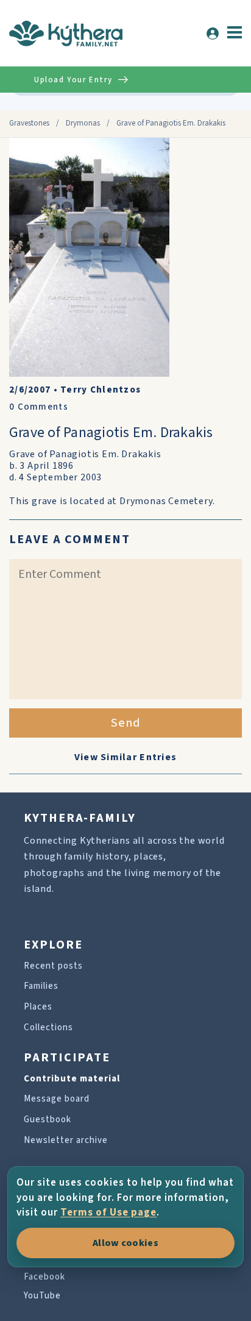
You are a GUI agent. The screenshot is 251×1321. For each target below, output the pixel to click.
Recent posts (53, 966)
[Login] (213, 33)
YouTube (42, 1295)
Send (126, 723)
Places (38, 1006)
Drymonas (83, 123)
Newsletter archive (66, 1140)
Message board (57, 1098)
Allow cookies (125, 1243)
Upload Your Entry (73, 79)
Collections (48, 1027)
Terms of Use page (108, 1212)
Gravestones (29, 123)
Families (41, 986)
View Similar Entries (125, 757)
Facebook (44, 1276)
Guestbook (47, 1119)
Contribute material (72, 1078)
